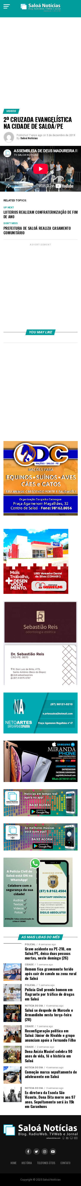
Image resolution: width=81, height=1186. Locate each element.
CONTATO (65, 1163)
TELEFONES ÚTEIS (46, 1163)
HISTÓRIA (27, 1163)
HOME (13, 1163)
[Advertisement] (40, 64)
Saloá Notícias (29, 138)
